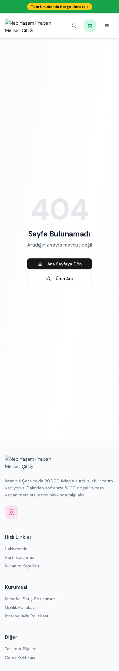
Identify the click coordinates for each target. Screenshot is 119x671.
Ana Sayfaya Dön (64, 264)
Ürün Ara (64, 278)
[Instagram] (11, 512)
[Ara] (74, 25)
